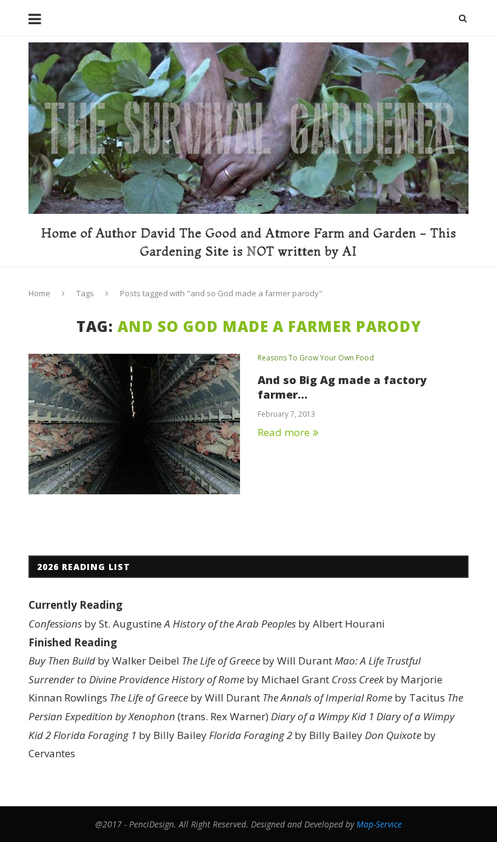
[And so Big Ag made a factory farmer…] (134, 424)
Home (39, 293)
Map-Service (379, 824)
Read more (284, 432)
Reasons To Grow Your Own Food (316, 358)
